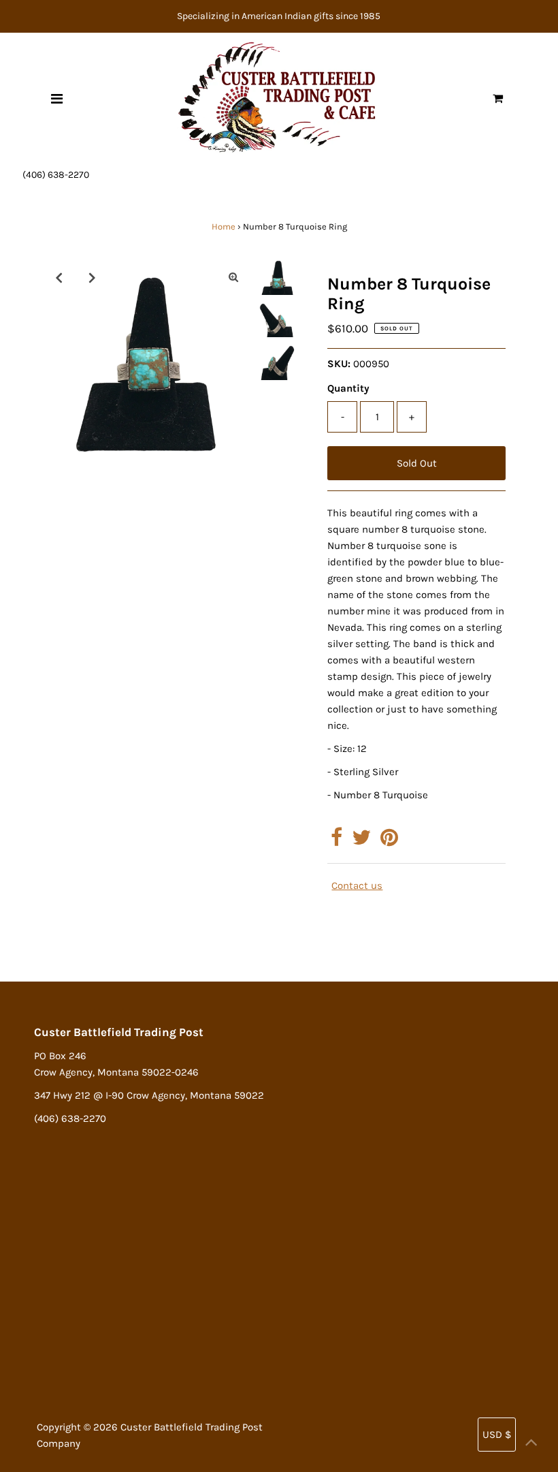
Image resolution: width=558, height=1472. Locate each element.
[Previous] (58, 277)
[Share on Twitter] (361, 841)
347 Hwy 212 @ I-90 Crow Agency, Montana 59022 (149, 1095)
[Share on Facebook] (336, 841)
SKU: (338, 364)
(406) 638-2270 (55, 175)
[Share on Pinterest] (389, 841)
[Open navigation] (57, 99)
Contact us (356, 886)
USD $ (496, 1434)
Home (223, 226)
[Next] (92, 277)
